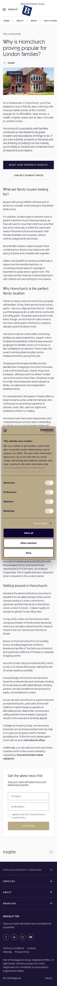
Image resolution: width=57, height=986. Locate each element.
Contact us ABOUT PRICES (28, 175)
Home (7, 21)
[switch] (49, 492)
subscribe (28, 825)
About (20, 21)
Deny (28, 553)
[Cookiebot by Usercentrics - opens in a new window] (41, 430)
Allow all (28, 533)
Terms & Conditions (13, 948)
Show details (41, 523)
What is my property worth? (28, 164)
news (34, 21)
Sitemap (7, 952)
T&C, (26, 814)
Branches (9, 903)
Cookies (31, 948)
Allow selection (28, 543)
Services (9, 881)
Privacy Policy (36, 814)
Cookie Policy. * (19, 817)
